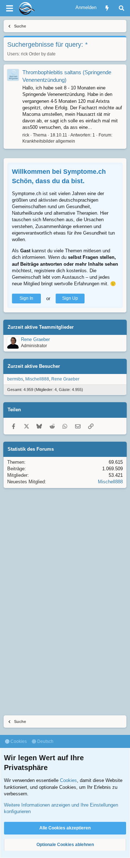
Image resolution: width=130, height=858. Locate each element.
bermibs (15, 379)
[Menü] (9, 8)
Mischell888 (37, 379)
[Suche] (121, 8)
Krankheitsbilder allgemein (48, 141)
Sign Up (70, 298)
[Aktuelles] (107, 8)
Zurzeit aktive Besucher (34, 366)
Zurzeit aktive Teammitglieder (41, 327)
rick (24, 53)
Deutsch (44, 741)
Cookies (18, 741)
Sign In (26, 298)
